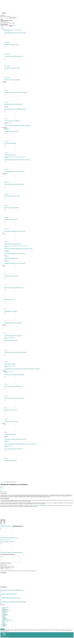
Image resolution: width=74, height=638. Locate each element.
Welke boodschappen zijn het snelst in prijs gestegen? (15, 32)
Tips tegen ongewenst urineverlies (11, 131)
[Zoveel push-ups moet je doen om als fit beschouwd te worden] (14, 156)
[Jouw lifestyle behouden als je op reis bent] (9, 332)
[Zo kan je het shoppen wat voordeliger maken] (9, 395)
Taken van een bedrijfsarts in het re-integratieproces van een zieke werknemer (20, 443)
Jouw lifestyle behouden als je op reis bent (13, 335)
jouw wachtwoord (13, 18)
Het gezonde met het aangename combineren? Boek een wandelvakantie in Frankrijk (22, 368)
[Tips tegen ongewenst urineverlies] (6, 128)
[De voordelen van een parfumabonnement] (9, 383)
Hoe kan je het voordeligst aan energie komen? (14, 184)
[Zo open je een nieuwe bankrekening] (9, 117)
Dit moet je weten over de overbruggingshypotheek (14, 109)
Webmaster (4, 624)
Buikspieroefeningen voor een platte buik (12, 322)
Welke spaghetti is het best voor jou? (11, 44)
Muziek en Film (5, 619)
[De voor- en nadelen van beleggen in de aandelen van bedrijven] (8, 122)
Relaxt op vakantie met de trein (10, 340)
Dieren (3, 608)
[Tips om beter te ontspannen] (9, 140)
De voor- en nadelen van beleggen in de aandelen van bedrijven (17, 125)
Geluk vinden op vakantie (9, 363)
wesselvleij (2, 487)
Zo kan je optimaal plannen (10, 434)
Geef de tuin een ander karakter (11, 219)
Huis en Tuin (4, 173)
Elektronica (4, 610)
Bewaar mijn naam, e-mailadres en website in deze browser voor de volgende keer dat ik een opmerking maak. (19, 570)
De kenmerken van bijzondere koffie (11, 67)
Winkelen (4, 370)
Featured (4, 612)
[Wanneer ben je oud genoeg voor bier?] (9, 76)
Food (3, 28)
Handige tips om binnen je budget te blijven (13, 104)
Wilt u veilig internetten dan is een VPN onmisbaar (14, 253)
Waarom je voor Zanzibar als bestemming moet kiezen (15, 352)
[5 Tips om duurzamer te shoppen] (9, 418)
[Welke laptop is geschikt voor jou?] (5, 255)
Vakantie (4, 324)
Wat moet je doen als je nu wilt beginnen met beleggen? (15, 92)
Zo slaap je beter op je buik (10, 154)
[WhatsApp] (13, 515)
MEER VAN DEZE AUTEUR (18, 526)
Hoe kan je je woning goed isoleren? (11, 207)
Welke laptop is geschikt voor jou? (11, 258)
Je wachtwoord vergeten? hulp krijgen (6, 20)
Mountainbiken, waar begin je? (10, 311)
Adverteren (4, 12)
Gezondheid (4, 127)
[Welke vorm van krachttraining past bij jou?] (9, 284)
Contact (3, 13)
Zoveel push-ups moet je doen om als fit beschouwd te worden (17, 159)
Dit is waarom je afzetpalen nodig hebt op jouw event (15, 439)
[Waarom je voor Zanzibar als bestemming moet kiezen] (9, 349)
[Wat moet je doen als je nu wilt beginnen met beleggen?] (9, 89)
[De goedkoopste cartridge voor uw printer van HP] (5, 260)
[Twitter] (5, 515)
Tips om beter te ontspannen (10, 143)
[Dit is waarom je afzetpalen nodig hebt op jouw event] (6, 436)
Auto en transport (5, 607)
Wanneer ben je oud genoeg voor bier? (12, 79)
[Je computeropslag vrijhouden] (9, 457)
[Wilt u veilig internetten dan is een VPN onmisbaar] (6, 250)
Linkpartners (4, 634)
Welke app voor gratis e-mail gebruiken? (12, 243)
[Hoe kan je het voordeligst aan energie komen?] (9, 181)
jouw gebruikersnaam (13, 17)
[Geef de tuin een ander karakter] (9, 216)
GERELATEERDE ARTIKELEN (6, 526)
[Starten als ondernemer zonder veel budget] (8, 445)
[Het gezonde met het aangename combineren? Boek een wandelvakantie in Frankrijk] (10, 365)
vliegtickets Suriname (36, 505)
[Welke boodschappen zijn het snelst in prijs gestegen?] (13, 29)
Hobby (3, 616)
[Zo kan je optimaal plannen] (9, 431)
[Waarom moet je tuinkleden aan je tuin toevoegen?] (9, 228)
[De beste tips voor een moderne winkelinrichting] (8, 371)
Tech (3, 233)
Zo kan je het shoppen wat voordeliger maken (13, 398)
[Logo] (0, 27)
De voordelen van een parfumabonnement (13, 386)
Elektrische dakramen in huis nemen (11, 195)
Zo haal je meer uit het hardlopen (11, 275)
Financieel (4, 81)
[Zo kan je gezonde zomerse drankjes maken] (9, 53)
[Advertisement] (37, 469)
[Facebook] (2, 515)
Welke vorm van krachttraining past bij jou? (13, 287)
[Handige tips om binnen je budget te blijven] (9, 101)
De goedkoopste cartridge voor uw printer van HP (14, 263)
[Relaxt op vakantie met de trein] (9, 337)
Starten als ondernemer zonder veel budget (13, 448)
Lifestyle (5, 246)
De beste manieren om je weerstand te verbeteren (14, 171)
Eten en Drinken (7, 30)
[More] (16, 515)
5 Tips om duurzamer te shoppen (11, 421)
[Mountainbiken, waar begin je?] (9, 308)
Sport (3, 265)
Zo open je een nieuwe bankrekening (12, 120)
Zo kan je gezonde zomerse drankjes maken (13, 56)
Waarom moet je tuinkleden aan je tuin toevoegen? (14, 231)
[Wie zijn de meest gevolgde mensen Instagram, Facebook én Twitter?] (16, 245)
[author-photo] (2, 523)
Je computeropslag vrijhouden (10, 460)
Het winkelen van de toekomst (10, 409)
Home (3, 632)
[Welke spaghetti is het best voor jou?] (9, 41)
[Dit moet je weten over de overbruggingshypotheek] (6, 106)
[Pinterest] (9, 515)
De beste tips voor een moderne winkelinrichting (14, 374)
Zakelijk (3, 423)
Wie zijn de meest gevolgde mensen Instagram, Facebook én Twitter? (18, 248)
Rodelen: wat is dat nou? (9, 299)
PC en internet (6, 241)
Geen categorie (5, 614)
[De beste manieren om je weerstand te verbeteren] (9, 168)
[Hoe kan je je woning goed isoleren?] (9, 204)
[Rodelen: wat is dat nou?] (9, 296)
